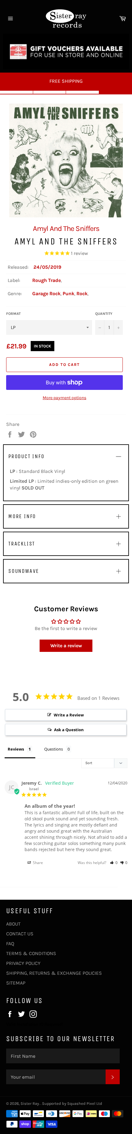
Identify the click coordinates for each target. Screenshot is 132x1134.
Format (13, 313)
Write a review (66, 645)
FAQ (10, 943)
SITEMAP (15, 983)
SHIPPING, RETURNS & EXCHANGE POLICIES (54, 973)
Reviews (16, 749)
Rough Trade (46, 280)
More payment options (64, 397)
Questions (53, 749)
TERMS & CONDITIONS (31, 953)
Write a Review (69, 715)
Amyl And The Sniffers (66, 228)
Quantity (103, 313)
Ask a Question (69, 729)
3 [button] (82, 92)
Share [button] (37, 862)
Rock (81, 293)
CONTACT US (19, 934)
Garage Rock (46, 293)
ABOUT (13, 924)
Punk (68, 293)
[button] (113, 862)
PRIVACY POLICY (23, 963)
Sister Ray (30, 1103)
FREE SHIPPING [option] (66, 81)
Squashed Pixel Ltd (84, 1103)
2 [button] (49, 92)
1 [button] (16, 92)
